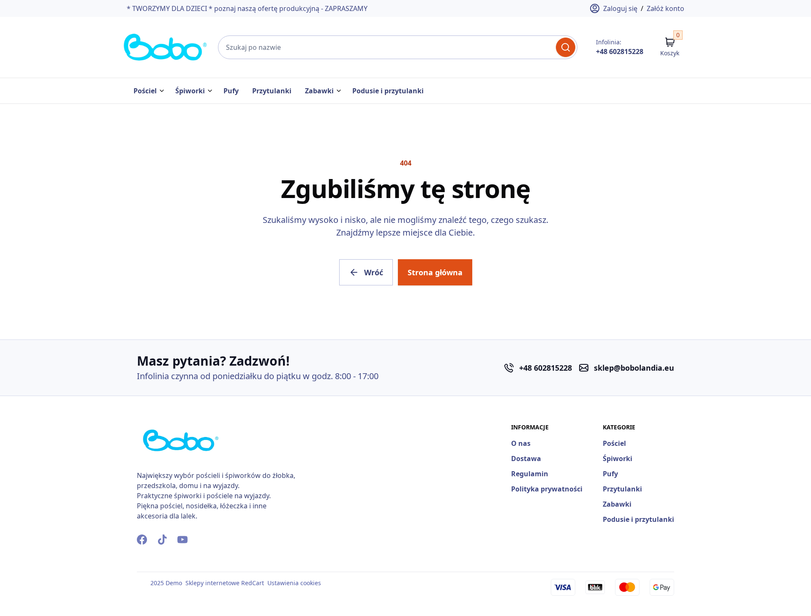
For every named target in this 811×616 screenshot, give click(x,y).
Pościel (145, 90)
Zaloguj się (620, 8)
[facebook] (142, 540)
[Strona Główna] (165, 47)
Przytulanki (271, 90)
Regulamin (529, 473)
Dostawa (526, 458)
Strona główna (435, 272)
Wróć (373, 272)
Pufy (231, 90)
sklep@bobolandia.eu (634, 368)
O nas (521, 443)
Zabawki (319, 90)
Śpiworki (190, 90)
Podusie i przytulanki (388, 90)
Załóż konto (665, 8)
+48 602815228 (619, 51)
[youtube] (182, 540)
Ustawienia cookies (294, 583)
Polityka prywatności (546, 489)
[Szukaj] (565, 47)
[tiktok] (162, 540)
